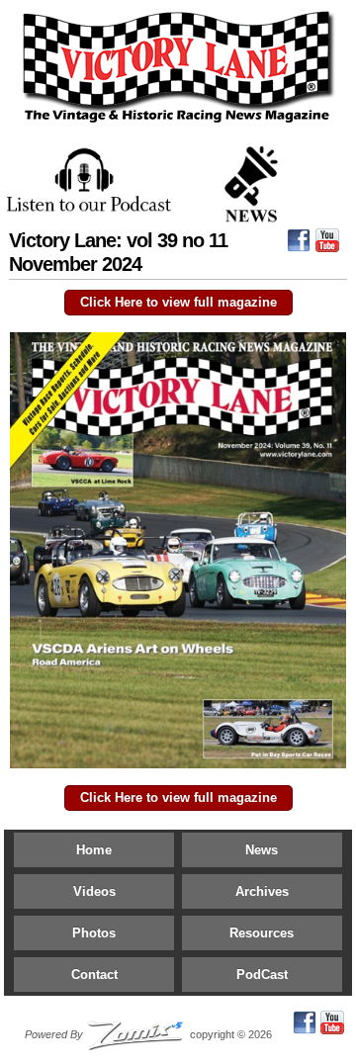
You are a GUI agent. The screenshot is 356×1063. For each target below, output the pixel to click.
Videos (94, 891)
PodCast (262, 974)
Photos (94, 933)
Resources (261, 933)
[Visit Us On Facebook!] (299, 245)
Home (94, 849)
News (261, 849)
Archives (262, 891)
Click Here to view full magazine (178, 302)
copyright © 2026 (148, 1034)
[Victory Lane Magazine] (178, 124)
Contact (94, 974)
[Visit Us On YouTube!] (327, 245)
